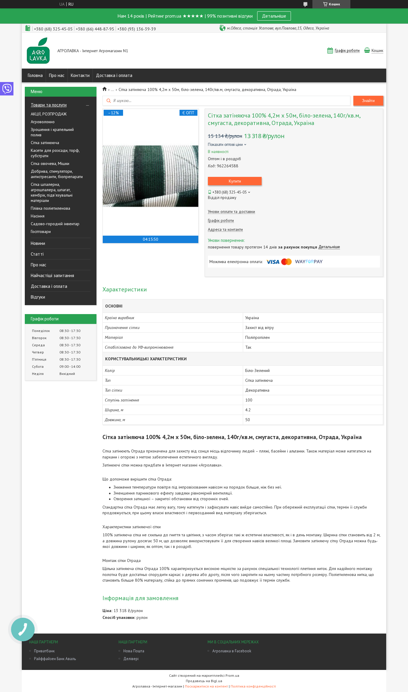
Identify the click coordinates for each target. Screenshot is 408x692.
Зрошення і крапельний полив (52, 132)
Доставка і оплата (114, 75)
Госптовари (41, 231)
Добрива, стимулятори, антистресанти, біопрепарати (57, 174)
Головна (35, 75)
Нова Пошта (133, 651)
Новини (38, 243)
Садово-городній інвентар (55, 223)
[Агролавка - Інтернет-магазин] (38, 51)
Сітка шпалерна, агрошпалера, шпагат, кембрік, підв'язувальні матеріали (52, 192)
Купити (235, 181)
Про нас (57, 75)
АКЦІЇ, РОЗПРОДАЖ (49, 114)
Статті (37, 254)
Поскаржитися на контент (206, 686)
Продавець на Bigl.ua (204, 681)
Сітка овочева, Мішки (50, 163)
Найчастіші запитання (52, 275)
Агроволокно (43, 121)
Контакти (80, 75)
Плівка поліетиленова (50, 208)
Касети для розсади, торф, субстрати (55, 153)
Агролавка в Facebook (231, 651)
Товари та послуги (49, 105)
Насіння (38, 216)
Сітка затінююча (45, 142)
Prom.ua (232, 675)
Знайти (368, 100)
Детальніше (274, 16)
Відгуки (38, 297)
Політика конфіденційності (253, 686)
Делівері (131, 658)
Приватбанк (44, 651)
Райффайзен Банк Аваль (55, 658)
